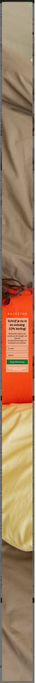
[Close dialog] (30, 4)
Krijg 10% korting (17, 362)
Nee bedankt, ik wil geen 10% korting (17, 369)
